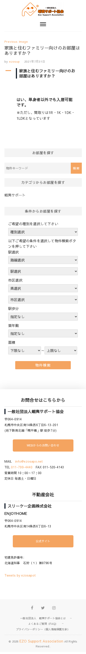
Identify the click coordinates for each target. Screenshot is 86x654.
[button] (43, 73)
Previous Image (16, 42)
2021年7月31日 (34, 61)
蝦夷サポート (15, 194)
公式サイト (43, 541)
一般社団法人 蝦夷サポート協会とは (43, 618)
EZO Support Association (41, 641)
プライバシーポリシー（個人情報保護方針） (43, 629)
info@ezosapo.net (29, 461)
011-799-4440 (21, 467)
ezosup (14, 61)
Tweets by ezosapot (20, 575)
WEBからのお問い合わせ (43, 445)
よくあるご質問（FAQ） (43, 623)
